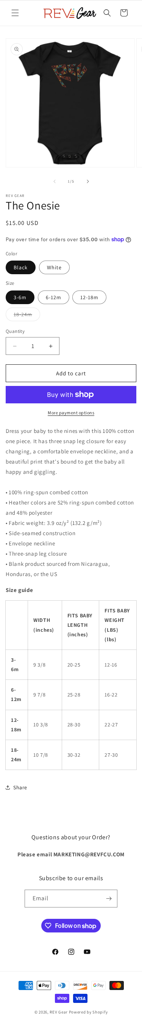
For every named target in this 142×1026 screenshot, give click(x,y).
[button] (15, 13)
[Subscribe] (108, 898)
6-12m (53, 297)
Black (21, 267)
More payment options (71, 412)
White (54, 267)
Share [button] (20, 787)
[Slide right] (88, 181)
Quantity (15, 331)
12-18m (89, 297)
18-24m (27, 316)
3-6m (20, 297)
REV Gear (59, 1012)
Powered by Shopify (88, 1012)
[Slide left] (54, 181)
